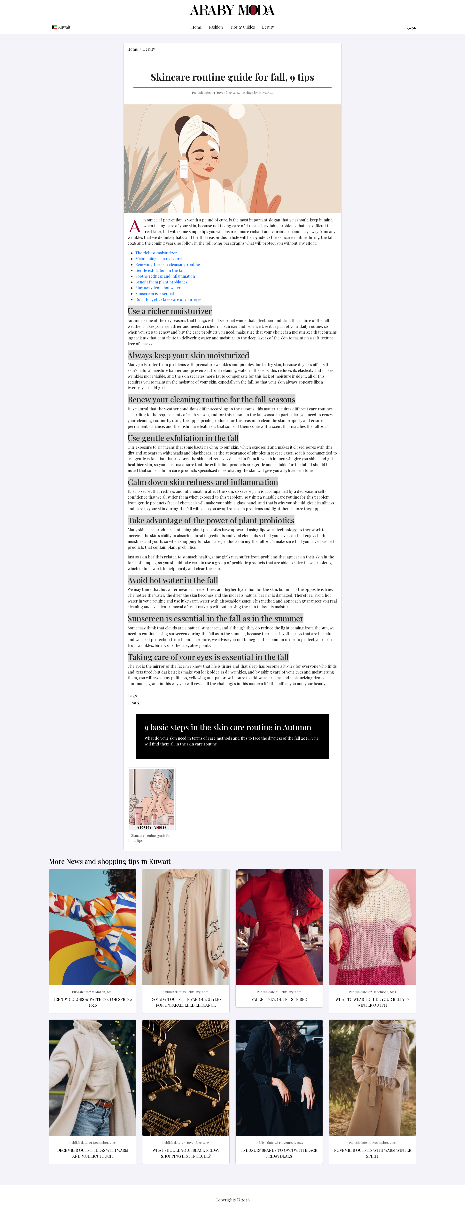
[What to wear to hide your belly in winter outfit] (372, 936)
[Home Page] (232, 9)
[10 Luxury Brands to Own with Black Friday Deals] (279, 1087)
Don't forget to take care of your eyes (168, 299)
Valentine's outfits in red (279, 999)
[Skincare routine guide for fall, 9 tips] (152, 799)
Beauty (268, 27)
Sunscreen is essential (154, 293)
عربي (411, 27)
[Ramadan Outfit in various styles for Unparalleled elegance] (185, 936)
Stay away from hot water (158, 287)
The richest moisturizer (156, 252)
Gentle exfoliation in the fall (160, 270)
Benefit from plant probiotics (161, 281)
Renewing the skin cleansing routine (167, 264)
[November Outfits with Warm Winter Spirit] (372, 1087)
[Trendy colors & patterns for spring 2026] (92, 936)
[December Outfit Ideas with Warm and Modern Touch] (92, 1087)
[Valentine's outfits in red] (279, 936)
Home (196, 27)
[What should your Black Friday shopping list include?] (185, 1087)
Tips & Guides (242, 27)
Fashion (216, 27)
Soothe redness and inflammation (165, 276)
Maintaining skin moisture (158, 258)
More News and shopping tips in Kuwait (109, 861)
